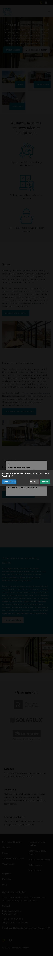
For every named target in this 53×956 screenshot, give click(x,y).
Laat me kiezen (9, 481)
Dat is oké (45, 481)
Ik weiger (34, 481)
